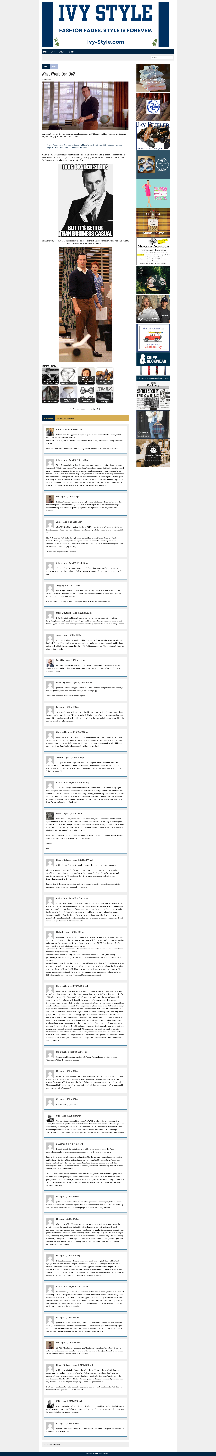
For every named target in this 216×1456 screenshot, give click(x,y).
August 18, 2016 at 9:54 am (78, 1286)
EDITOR (61, 51)
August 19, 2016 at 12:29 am (69, 1423)
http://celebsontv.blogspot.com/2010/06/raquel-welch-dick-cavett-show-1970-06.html (82, 740)
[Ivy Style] (105, 24)
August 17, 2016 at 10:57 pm (71, 1115)
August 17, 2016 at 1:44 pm (82, 860)
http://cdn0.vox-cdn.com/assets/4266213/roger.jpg (76, 690)
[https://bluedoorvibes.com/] (153, 177)
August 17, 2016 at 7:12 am (78, 563)
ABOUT (53, 51)
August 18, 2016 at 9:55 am (69, 1317)
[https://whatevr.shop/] (153, 321)
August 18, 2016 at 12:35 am (69, 1196)
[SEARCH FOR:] (162, 57)
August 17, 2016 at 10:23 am (72, 635)
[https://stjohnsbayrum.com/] (153, 235)
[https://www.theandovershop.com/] (153, 119)
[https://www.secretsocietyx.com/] (153, 408)
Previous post (79, 409)
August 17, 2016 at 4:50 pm (77, 1051)
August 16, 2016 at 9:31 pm (70, 496)
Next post (94, 409)
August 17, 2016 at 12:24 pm (78, 732)
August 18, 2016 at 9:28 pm (71, 1401)
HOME (45, 51)
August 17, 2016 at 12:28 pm (74, 757)
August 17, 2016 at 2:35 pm (74, 932)
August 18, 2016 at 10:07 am (70, 1342)
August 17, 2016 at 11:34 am (75, 660)
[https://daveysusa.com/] (153, 437)
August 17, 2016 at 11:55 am (82, 682)
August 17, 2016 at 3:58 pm (77, 986)
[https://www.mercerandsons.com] (153, 264)
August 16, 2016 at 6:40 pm (72, 429)
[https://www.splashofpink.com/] (153, 206)
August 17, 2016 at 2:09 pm (78, 898)
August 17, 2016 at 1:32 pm (72, 813)
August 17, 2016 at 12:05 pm (69, 707)
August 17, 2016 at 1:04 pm (78, 782)
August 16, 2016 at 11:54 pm (72, 521)
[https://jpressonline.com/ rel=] (153, 90)
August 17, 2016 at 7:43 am (70, 585)
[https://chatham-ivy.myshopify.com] (153, 350)
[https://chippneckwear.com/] (153, 379)
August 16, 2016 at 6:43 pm (78, 460)
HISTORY (71, 51)
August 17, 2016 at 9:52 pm (69, 1071)
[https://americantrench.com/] (153, 466)
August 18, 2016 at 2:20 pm (82, 1365)
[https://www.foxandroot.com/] (153, 292)
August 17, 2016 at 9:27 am (82, 612)
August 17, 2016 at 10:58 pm (72, 1143)
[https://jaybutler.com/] (153, 148)
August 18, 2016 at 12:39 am (69, 1219)
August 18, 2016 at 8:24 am (69, 1255)
